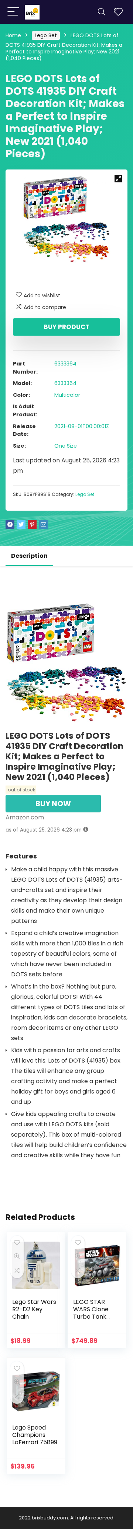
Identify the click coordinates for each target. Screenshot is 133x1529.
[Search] (101, 12)
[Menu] (13, 12)
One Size (65, 445)
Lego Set (46, 35)
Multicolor (67, 395)
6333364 (65, 363)
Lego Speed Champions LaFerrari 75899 (34, 1434)
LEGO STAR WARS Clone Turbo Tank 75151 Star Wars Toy (95, 1317)
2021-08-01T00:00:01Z (81, 426)
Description (29, 556)
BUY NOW (53, 803)
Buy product (66, 326)
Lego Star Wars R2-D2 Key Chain (34, 1309)
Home (13, 35)
